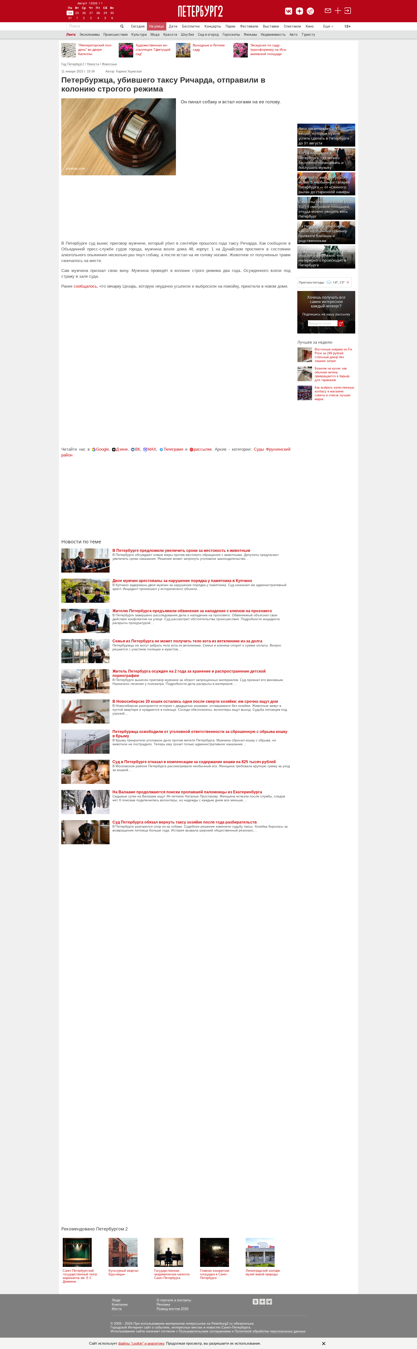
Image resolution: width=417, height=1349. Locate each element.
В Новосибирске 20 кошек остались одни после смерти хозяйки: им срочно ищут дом (195, 701)
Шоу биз (187, 34)
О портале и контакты (174, 1300)
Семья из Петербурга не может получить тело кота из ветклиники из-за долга (187, 641)
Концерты (213, 26)
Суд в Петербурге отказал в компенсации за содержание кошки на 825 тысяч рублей (194, 762)
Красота (170, 34)
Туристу (308, 34)
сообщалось (85, 286)
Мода (155, 34)
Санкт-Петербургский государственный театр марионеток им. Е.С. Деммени (80, 1276)
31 (70, 18)
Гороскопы (231, 34)
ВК (137, 449)
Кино (310, 26)
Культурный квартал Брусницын (124, 1272)
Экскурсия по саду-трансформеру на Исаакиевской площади (268, 49)
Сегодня (138, 26)
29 (105, 13)
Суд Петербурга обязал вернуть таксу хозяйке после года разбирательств (184, 822)
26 (84, 13)
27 (91, 13)
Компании (120, 1304)
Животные (109, 64)
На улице (156, 26)
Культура (139, 34)
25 (77, 13)
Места (117, 1309)
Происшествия (116, 34)
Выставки (271, 26)
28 (98, 13)
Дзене (122, 449)
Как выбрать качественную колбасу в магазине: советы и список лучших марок (334, 393)
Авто (294, 34)
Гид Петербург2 (72, 64)
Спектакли (292, 26)
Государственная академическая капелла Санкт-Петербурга (171, 1274)
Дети (173, 26)
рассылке (203, 449)
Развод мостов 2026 (172, 1309)
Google (102, 449)
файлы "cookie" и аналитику (141, 1343)
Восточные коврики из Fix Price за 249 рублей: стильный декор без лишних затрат (333, 355)
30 (112, 13)
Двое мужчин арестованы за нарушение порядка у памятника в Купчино (182, 581)
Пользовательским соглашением (205, 1331)
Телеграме (173, 449)
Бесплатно (191, 26)
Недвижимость (273, 34)
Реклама (163, 1304)
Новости (93, 64)
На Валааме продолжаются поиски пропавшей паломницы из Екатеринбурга (187, 792)
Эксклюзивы (89, 34)
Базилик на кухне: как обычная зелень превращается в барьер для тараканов (332, 374)
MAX (151, 449)
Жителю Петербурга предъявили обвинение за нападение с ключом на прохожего (192, 611)
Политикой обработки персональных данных (270, 1331)
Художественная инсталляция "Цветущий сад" (153, 49)
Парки (230, 26)
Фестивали (249, 26)
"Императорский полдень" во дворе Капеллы (95, 49)
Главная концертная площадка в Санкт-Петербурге (214, 1274)
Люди (116, 1300)
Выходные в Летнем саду (209, 47)
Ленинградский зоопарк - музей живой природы (264, 1272)
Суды (259, 449)
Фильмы (250, 34)
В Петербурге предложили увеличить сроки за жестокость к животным (181, 550)
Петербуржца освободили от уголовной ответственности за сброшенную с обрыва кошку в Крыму (199, 734)
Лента (71, 34)
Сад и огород (208, 34)
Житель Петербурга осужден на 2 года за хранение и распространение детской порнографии (189, 673)
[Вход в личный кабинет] (348, 11)
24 (70, 13)
